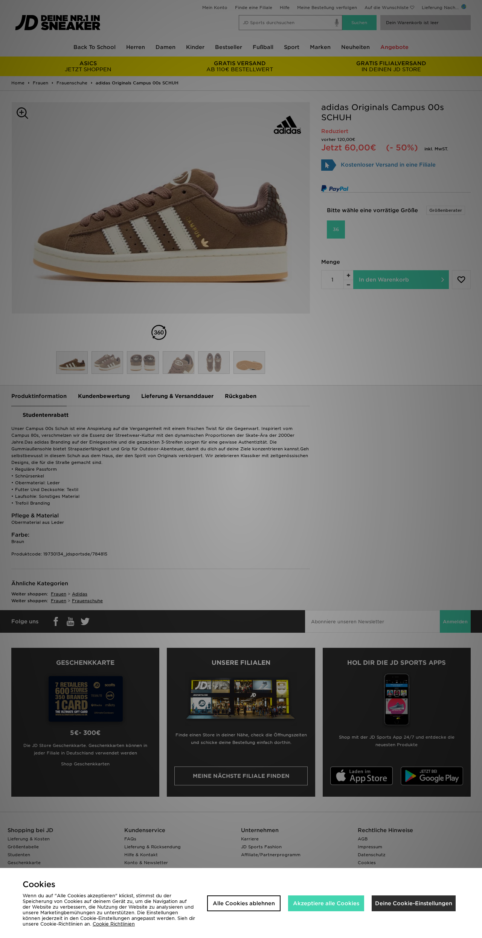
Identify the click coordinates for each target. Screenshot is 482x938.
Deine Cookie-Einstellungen (413, 903)
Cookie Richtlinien (114, 924)
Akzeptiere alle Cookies (326, 903)
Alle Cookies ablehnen (244, 903)
